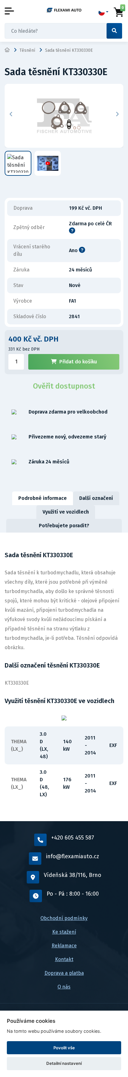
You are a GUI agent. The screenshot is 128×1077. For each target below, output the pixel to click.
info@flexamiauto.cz (72, 856)
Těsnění (27, 50)
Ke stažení (64, 932)
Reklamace (64, 946)
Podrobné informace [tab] (42, 498)
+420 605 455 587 (72, 837)
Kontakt (64, 959)
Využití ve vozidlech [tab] (66, 512)
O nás (64, 987)
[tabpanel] (64, 676)
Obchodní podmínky (64, 918)
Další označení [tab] (96, 498)
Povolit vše (64, 1047)
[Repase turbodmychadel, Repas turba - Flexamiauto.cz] (64, 10)
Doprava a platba (64, 973)
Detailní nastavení (64, 1063)
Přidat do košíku (78, 362)
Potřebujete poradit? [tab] (64, 526)
